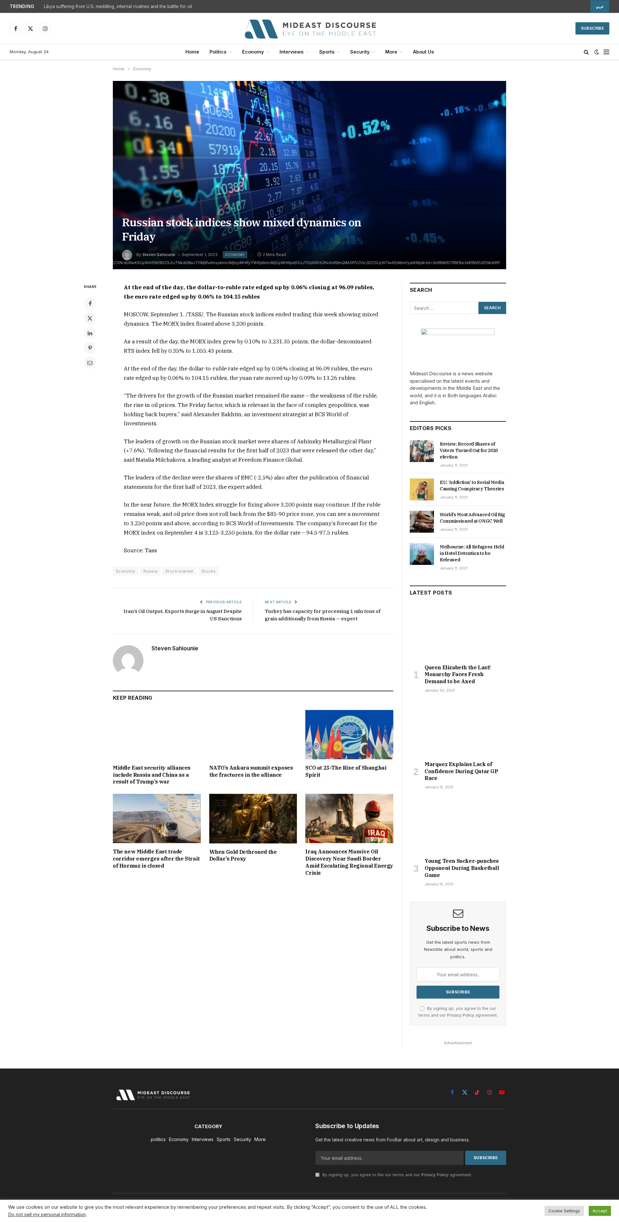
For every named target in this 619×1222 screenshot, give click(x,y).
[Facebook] (90, 303)
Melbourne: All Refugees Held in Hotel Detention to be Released (472, 553)
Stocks (208, 571)
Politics (218, 51)
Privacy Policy (460, 1015)
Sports (326, 51)
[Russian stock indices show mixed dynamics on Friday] (309, 175)
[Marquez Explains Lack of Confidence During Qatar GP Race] (458, 729)
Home (192, 51)
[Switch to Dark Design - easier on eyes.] (597, 51)
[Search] (586, 52)
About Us (423, 51)
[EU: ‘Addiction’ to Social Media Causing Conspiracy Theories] (422, 489)
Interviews (291, 51)
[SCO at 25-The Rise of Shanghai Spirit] (349, 734)
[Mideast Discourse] (309, 28)
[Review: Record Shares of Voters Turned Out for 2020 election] (422, 451)
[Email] (90, 363)
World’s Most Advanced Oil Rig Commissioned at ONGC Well (472, 518)
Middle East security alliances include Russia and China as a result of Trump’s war (152, 774)
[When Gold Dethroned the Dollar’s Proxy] (253, 818)
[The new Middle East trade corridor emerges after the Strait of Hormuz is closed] (157, 818)
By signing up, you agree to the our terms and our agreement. (396, 1174)
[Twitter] (90, 318)
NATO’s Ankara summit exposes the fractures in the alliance (251, 771)
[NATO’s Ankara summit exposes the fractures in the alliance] (253, 734)
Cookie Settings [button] (564, 1210)
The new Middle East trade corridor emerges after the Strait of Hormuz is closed (156, 858)
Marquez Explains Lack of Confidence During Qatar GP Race (461, 771)
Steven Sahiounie (175, 648)
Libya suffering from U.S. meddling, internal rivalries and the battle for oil (118, 6)
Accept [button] (600, 1210)
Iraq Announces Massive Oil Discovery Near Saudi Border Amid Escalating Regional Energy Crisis (349, 862)
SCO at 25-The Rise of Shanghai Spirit (345, 771)
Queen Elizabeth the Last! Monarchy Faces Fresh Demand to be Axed (458, 674)
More (391, 51)
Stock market (179, 571)
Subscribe (592, 28)
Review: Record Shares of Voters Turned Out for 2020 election (469, 450)
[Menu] (606, 52)
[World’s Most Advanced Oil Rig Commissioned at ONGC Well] (422, 522)
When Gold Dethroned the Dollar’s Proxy (243, 855)
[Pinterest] (90, 348)
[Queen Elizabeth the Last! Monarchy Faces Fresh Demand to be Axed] (458, 632)
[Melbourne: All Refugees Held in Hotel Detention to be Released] (422, 554)
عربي (600, 6)
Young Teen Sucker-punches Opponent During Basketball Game (462, 868)
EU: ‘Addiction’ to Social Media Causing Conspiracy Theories (472, 485)
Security (359, 51)
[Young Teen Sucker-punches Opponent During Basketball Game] (458, 825)
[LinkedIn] (90, 333)
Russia (150, 571)
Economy (253, 51)
